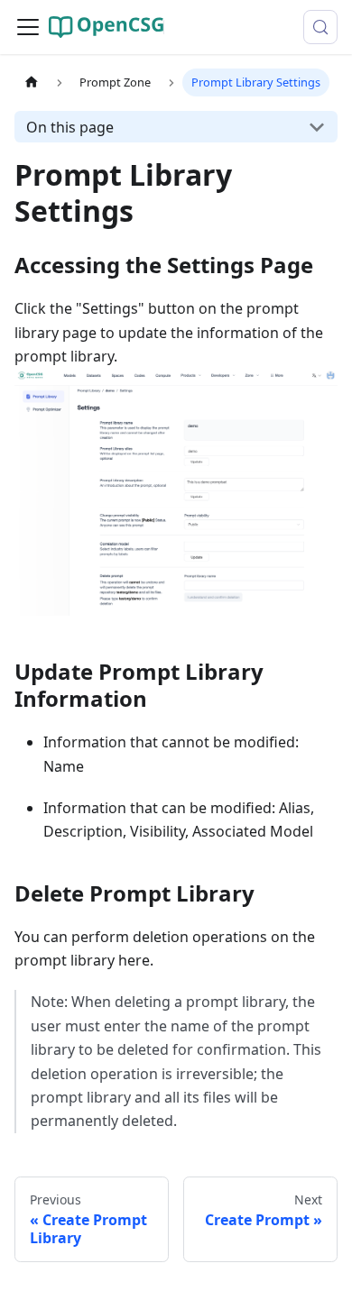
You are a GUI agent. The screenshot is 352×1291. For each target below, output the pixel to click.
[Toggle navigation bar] (28, 27)
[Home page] (31, 82)
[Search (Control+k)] (320, 27)
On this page (70, 127)
